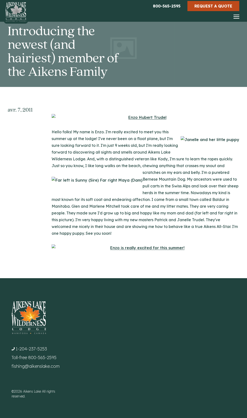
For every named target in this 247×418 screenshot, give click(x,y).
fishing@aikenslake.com (36, 366)
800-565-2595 (166, 6)
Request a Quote (213, 6)
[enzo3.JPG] (145, 247)
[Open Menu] (236, 17)
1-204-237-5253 (31, 349)
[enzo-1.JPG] (145, 117)
